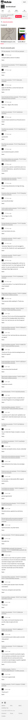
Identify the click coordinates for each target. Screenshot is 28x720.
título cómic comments (7, 79)
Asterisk (18, 684)
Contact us (5, 708)
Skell (23, 376)
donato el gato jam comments (8, 64)
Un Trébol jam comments (7, 424)
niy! (21, 597)
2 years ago (7, 429)
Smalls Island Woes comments (8, 308)
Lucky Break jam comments (8, 488)
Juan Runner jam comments (8, 441)
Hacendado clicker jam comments (9, 178)
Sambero (21, 488)
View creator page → (6, 18)
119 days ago (7, 55)
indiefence (20, 629)
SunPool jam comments (7, 112)
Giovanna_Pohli (5, 408)
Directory (4, 713)
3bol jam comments (6, 534)
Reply (3, 60)
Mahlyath (23, 327)
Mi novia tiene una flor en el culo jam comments (12, 518)
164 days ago (7, 260)
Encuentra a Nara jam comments (9, 193)
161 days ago (7, 243)
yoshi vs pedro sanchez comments (9, 208)
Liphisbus (24, 293)
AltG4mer (23, 361)
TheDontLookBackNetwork (8, 670)
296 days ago (7, 298)
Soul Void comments (6, 391)
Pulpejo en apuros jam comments (9, 471)
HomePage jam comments (7, 129)
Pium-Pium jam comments (7, 144)
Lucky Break (22, 42)
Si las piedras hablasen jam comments (10, 159)
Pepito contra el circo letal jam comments (11, 456)
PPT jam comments (6, 51)
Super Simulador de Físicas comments (10, 97)
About (3, 705)
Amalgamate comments (7, 238)
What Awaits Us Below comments (9, 293)
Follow (19, 16)
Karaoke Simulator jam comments (9, 223)
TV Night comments (6, 669)
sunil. (19, 238)
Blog (20, 705)
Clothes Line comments (7, 612)
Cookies (3, 716)
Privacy (20, 713)
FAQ (11, 705)
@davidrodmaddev (8, 22)
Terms (11, 713)
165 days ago (7, 281)
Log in (24, 2)
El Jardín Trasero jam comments (9, 503)
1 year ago (7, 313)
